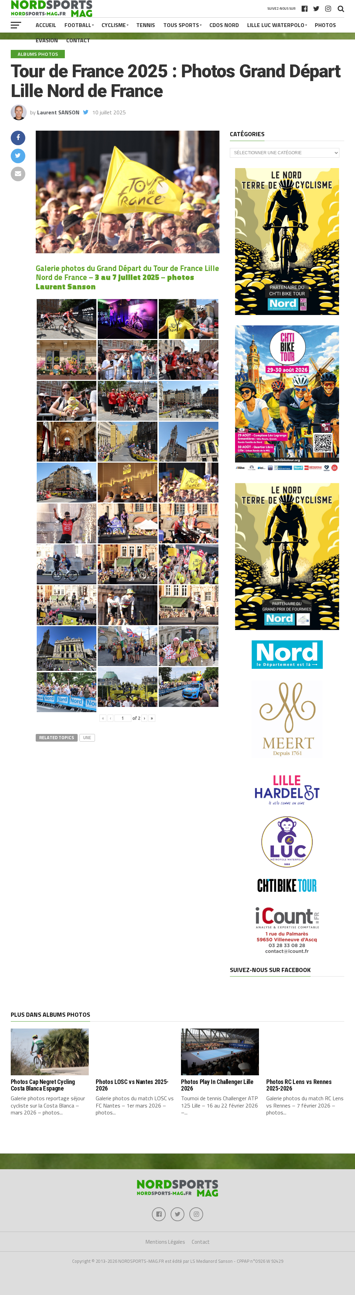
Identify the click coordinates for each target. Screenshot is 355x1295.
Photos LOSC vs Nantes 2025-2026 (132, 1085)
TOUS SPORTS (181, 25)
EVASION (47, 40)
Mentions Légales (165, 1242)
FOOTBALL (77, 25)
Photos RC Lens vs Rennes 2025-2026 (299, 1085)
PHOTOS (325, 25)
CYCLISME (114, 25)
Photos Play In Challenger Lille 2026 (217, 1085)
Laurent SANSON (58, 112)
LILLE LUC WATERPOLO (275, 25)
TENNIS (145, 25)
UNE (87, 737)
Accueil (46, 25)
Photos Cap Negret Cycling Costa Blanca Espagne (43, 1085)
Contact (78, 40)
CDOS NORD (224, 25)
